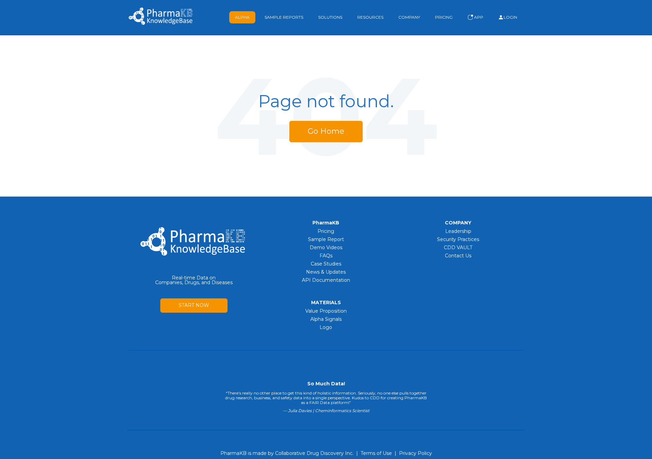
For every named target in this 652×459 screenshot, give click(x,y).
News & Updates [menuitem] (326, 272)
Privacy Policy (415, 453)
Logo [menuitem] (326, 327)
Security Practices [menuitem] (458, 239)
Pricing (444, 17)
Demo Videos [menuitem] (326, 247)
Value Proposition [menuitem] (326, 311)
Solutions (330, 17)
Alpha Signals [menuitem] (326, 319)
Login (510, 17)
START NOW (194, 305)
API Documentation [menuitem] (326, 280)
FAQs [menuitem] (326, 256)
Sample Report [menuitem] (326, 239)
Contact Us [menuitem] (458, 256)
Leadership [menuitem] (458, 231)
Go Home (326, 131)
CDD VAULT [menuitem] (458, 247)
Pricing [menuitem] (326, 231)
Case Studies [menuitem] (326, 264)
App (478, 17)
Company (409, 17)
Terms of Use (376, 453)
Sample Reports (284, 17)
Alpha (242, 17)
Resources (370, 17)
